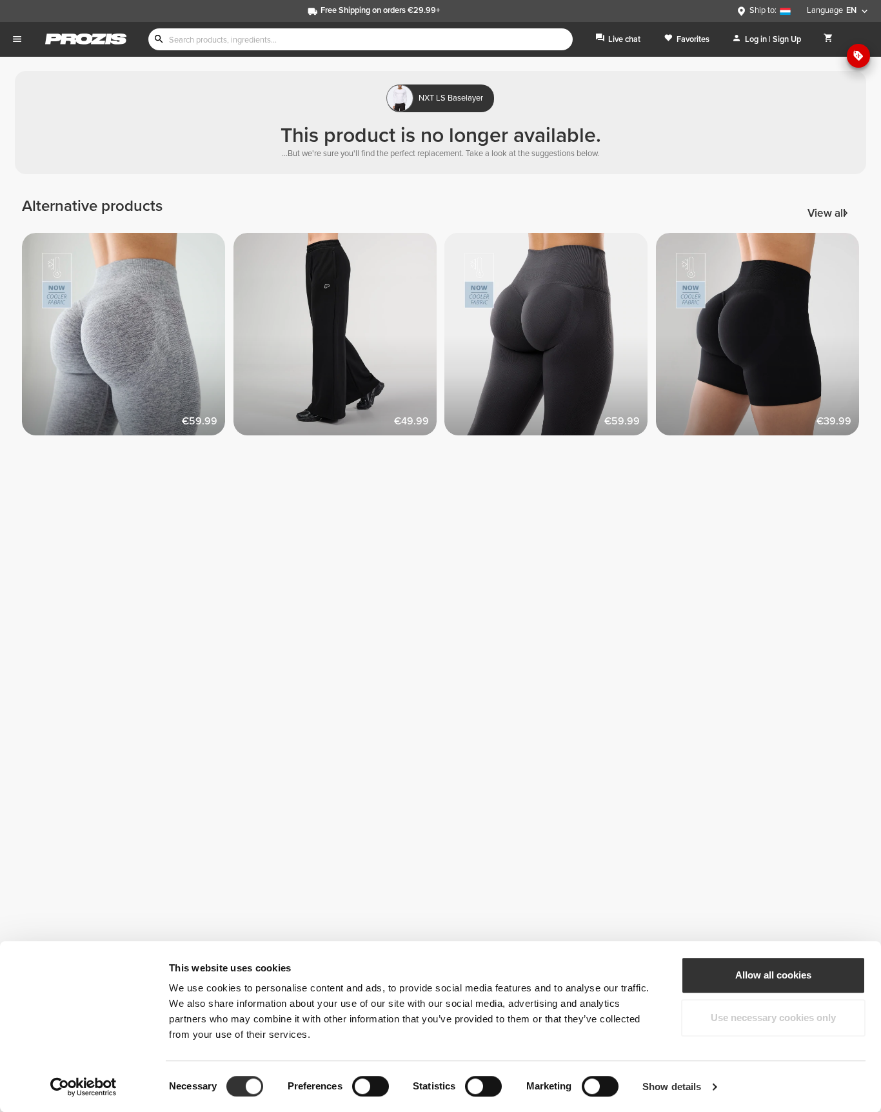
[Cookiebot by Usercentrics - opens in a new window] (83, 1087)
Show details (671, 1086)
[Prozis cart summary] (828, 39)
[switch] (370, 1086)
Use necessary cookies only (773, 1017)
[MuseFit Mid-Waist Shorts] (761, 338)
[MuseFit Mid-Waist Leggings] (127, 338)
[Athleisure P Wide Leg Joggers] (339, 338)
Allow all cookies (773, 974)
